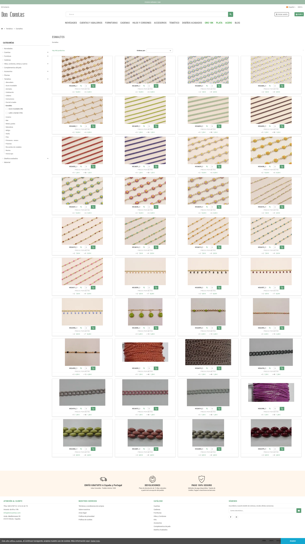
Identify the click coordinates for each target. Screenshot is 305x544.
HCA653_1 (262, 126)
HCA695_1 (136, 86)
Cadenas (157, 509)
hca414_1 (199, 409)
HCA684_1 (199, 86)
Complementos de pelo (162, 526)
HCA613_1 (199, 247)
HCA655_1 (136, 126)
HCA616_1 (262, 207)
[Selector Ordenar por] (160, 51)
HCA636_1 (136, 207)
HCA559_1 (136, 287)
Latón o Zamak (16, 113)
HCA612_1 (262, 247)
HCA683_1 (262, 86)
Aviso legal (82, 513)
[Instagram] (236, 517)
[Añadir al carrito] (93, 86)
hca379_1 (262, 449)
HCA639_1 (199, 166)
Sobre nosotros (84, 509)
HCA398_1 (262, 409)
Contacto (6, 7)
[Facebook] (231, 517)
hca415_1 (136, 409)
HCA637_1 (73, 207)
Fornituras (157, 513)
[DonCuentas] (12, 14)
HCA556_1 (73, 328)
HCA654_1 (199, 126)
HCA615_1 (73, 247)
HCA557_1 (262, 287)
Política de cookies (85, 520)
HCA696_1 (73, 86)
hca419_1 (199, 368)
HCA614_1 (136, 247)
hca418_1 (262, 368)
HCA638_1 (262, 166)
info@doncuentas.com (12, 513)
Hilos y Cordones (160, 516)
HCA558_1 (199, 287)
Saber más (95, 541)
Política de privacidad (86, 516)
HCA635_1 (199, 207)
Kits (155, 520)
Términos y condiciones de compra (91, 506)
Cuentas (157, 506)
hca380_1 (199, 449)
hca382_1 (73, 449)
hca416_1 (73, 409)
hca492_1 (73, 368)
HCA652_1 (73, 166)
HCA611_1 (73, 287)
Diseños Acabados (160, 530)
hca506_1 (136, 328)
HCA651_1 (136, 166)
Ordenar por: (141, 50)
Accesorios (158, 523)
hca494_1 (262, 328)
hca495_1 (199, 328)
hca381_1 (136, 449)
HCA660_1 (73, 126)
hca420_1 (136, 368)
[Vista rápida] (81, 86)
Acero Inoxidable (16, 109)
